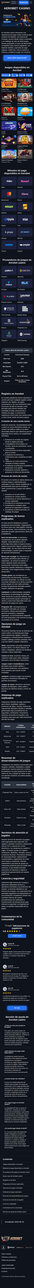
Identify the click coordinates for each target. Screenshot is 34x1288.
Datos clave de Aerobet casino (12, 1176)
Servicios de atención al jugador (13, 1200)
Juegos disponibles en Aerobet (13, 1164)
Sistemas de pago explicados (12, 1192)
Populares (5, 75)
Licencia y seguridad (9, 1204)
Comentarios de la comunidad (12, 1208)
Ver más (17, 1008)
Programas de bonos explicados (13, 1184)
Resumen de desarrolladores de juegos (15, 1196)
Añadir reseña (17, 936)
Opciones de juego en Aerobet (12, 1188)
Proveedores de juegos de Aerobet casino (16, 1172)
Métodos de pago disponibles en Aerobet (16, 1168)
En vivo (12, 75)
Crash (20, 75)
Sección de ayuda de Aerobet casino (14, 1212)
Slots (27, 75)
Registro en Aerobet (9, 1180)
